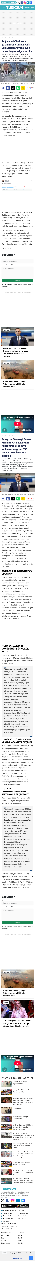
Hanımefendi (5, 1243)
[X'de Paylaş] (13, 88)
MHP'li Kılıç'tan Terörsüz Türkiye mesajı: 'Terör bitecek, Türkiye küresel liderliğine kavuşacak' (17, 1023)
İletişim (20, 1243)
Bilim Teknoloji (6, 1233)
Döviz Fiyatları (23, 1213)
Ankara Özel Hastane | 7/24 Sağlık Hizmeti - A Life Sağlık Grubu (9, 1226)
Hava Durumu (8, 1213)
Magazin (21, 1235)
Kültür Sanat (5, 1235)
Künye (20, 1240)
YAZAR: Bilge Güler (24, 83)
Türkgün (4, 38)
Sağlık (20, 1238)
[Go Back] (31, 1258)
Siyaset (3, 1240)
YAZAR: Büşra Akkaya (25, 494)
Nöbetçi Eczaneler (9, 1211)
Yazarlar (6, 1221)
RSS (5, 1253)
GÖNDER (17, 281)
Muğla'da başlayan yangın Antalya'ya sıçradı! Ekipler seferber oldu (14, 384)
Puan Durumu (8, 1218)
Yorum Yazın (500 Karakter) (10, 265)
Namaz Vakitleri (8, 1216)
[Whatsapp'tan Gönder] (18, 88)
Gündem (12, 38)
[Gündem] (17, 336)
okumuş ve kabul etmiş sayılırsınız (17, 285)
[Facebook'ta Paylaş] (8, 88)
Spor (3, 1238)
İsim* (3, 258)
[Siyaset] (17, 1009)
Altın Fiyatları (22, 1218)
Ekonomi (21, 1211)
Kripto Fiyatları (23, 1216)
